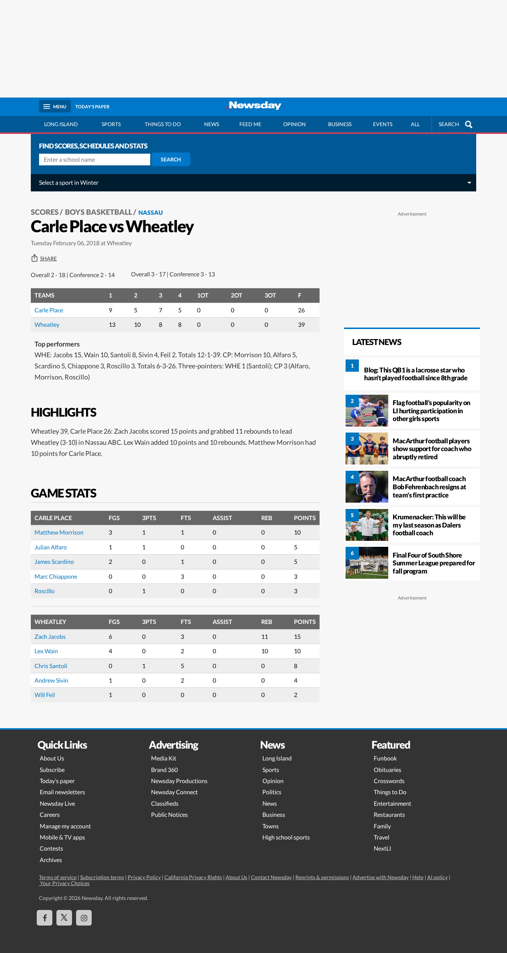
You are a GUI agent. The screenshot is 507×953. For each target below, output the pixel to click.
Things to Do (390, 791)
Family (382, 825)
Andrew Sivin (51, 680)
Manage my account (65, 825)
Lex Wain (46, 650)
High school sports (286, 837)
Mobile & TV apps (62, 837)
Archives (51, 859)
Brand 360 (164, 769)
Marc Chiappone (56, 576)
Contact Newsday (271, 877)
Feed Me (250, 124)
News (211, 124)
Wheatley (47, 324)
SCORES (45, 211)
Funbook (385, 758)
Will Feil (45, 694)
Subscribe (52, 769)
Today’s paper (57, 780)
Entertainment (392, 803)
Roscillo (45, 590)
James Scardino (54, 561)
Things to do (163, 124)
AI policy (437, 877)
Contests (51, 848)
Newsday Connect (174, 791)
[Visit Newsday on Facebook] (44, 918)
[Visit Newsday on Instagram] (84, 918)
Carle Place (49, 309)
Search (171, 159)
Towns (270, 825)
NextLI (382, 848)
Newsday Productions (179, 780)
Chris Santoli (51, 665)
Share (48, 259)
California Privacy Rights (193, 877)
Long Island (61, 124)
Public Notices (169, 814)
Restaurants (389, 814)
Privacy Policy (144, 877)
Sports (111, 124)
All (415, 124)
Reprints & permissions (322, 877)
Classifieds (165, 803)
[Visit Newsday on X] (64, 918)
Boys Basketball (98, 211)
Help (417, 877)
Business (339, 124)
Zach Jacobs (50, 636)
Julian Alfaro (51, 547)
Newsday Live (57, 803)
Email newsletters (62, 791)
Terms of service (57, 877)
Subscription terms (102, 877)
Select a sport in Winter (68, 182)
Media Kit (163, 758)
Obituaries (387, 769)
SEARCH (449, 124)
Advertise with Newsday (381, 877)
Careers (50, 814)
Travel (381, 837)
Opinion (294, 124)
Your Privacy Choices (64, 883)
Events (382, 124)
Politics (271, 791)
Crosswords (389, 780)
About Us (52, 758)
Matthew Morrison (59, 532)
